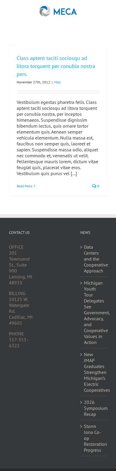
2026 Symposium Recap (94, 408)
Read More (24, 186)
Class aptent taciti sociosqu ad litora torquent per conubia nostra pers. (56, 66)
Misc (57, 82)
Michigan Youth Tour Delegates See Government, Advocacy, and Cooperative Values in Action (94, 312)
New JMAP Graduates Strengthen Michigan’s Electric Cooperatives (94, 372)
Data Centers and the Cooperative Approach (94, 259)
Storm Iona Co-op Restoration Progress (94, 438)
